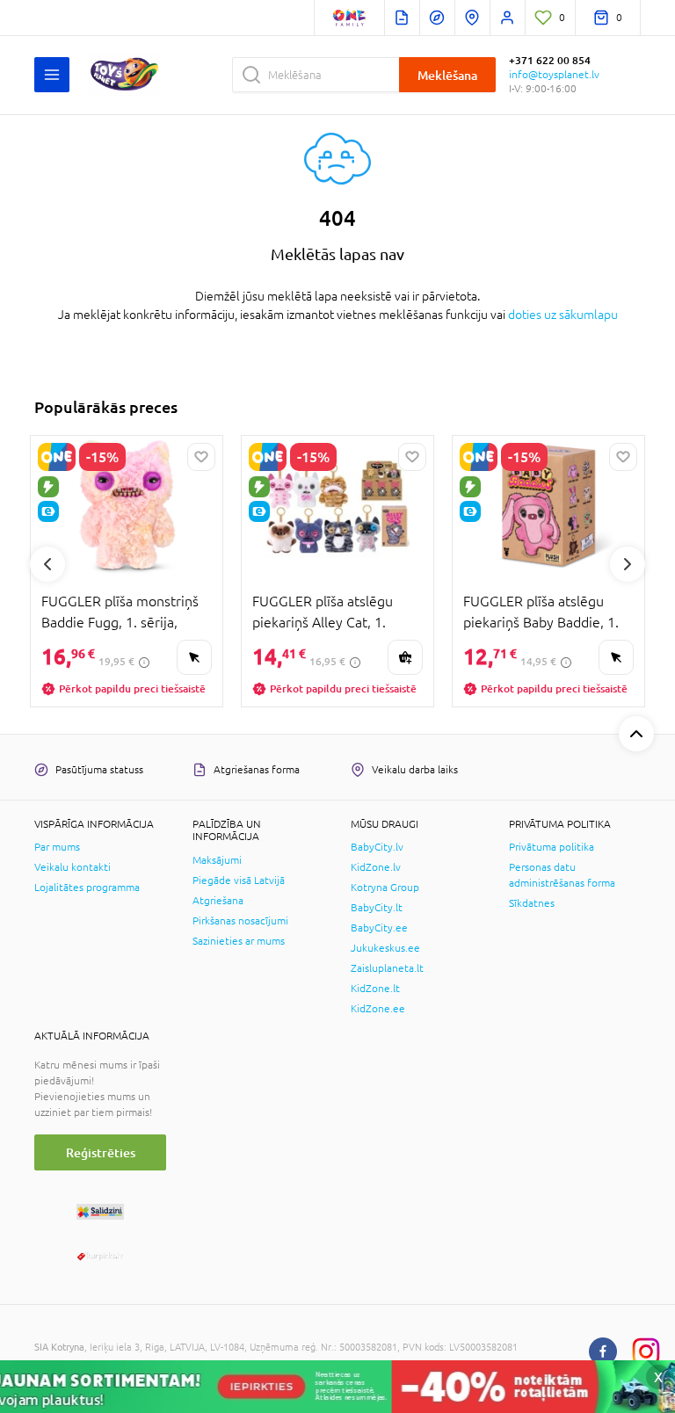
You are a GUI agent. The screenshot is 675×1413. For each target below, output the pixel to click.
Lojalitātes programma (87, 887)
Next (627, 564)
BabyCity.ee (379, 928)
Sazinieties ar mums (238, 941)
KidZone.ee (378, 1009)
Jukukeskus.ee (385, 948)
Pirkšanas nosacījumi (240, 921)
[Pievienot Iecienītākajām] (201, 457)
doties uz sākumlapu (563, 315)
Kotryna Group (385, 887)
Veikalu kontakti (72, 867)
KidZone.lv (376, 867)
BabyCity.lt (377, 908)
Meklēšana (447, 75)
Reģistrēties (100, 1152)
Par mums (57, 847)
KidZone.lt (375, 988)
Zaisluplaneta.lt (387, 968)
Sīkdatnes (532, 903)
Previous (47, 564)
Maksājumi (217, 860)
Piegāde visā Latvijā (238, 880)
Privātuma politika (551, 847)
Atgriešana (217, 901)
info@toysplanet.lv (554, 75)
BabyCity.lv (377, 847)
